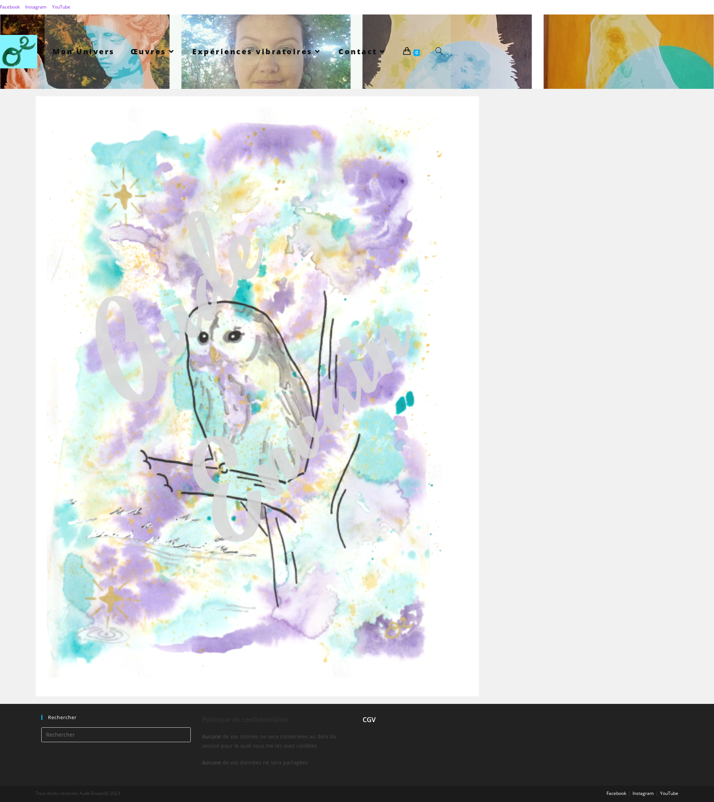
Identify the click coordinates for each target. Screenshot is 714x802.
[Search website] (439, 51)
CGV (369, 719)
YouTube (61, 7)
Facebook (10, 7)
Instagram (35, 7)
